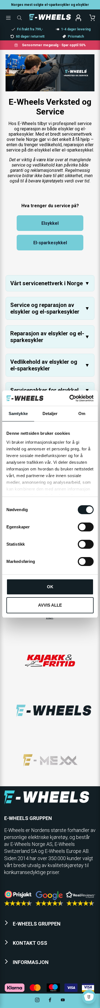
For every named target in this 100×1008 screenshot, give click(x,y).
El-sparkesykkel (50, 242)
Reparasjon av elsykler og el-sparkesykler (50, 336)
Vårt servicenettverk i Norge (50, 283)
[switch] (86, 527)
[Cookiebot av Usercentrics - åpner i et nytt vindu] (71, 398)
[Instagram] (37, 1000)
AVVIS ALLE (50, 605)
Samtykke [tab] (18, 413)
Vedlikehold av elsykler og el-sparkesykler (50, 365)
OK (50, 586)
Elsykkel (50, 223)
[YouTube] (62, 1000)
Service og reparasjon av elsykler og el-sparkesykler (50, 308)
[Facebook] (50, 1000)
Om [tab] (81, 413)
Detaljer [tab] (50, 413)
